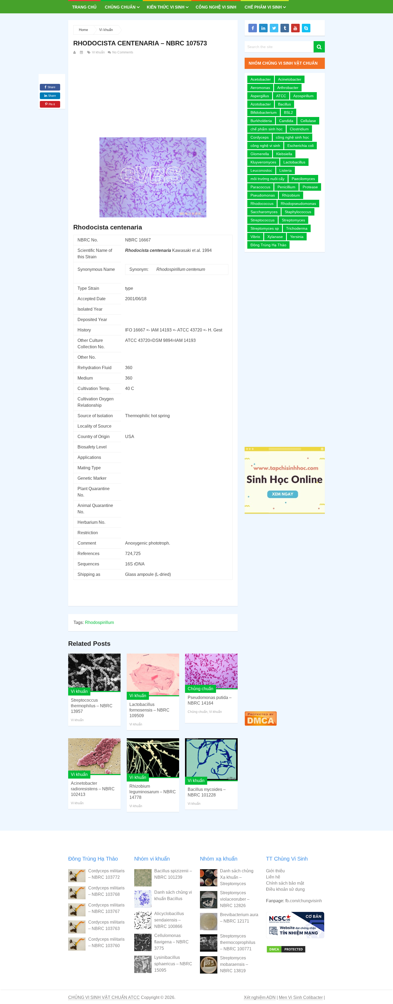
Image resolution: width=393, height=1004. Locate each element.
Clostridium (299, 129)
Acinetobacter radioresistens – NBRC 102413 (93, 789)
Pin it (52, 104)
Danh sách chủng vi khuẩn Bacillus (173, 895)
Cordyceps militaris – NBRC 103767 (106, 908)
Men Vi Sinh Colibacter (301, 997)
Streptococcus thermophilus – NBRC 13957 (92, 706)
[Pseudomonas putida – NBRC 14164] (211, 672)
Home (83, 30)
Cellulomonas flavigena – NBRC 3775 (171, 942)
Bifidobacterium (264, 112)
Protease (310, 187)
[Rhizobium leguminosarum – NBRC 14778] (153, 758)
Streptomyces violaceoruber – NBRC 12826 (234, 899)
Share (51, 87)
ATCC (281, 96)
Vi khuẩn (106, 30)
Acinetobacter (289, 79)
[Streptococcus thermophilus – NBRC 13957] (94, 673)
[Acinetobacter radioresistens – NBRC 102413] (94, 756)
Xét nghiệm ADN (260, 997)
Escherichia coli (300, 145)
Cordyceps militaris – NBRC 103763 (106, 925)
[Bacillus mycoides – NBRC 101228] (211, 759)
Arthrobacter (287, 87)
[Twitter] (274, 28)
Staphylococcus (298, 212)
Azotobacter (261, 104)
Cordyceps (260, 137)
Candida (286, 121)
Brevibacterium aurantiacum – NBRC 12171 (239, 917)
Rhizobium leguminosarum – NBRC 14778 (152, 792)
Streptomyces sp (265, 228)
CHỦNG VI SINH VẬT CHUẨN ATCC (104, 997)
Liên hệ (273, 877)
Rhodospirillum (99, 622)
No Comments (122, 52)
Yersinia (296, 237)
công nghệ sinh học (292, 137)
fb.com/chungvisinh (303, 900)
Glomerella (260, 154)
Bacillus (284, 104)
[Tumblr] (284, 28)
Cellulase (308, 121)
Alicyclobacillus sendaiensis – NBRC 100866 (169, 920)
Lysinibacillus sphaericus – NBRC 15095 (173, 963)
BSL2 (288, 112)
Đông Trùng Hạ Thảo (268, 245)
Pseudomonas (263, 195)
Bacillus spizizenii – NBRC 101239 (173, 874)
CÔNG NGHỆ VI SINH (216, 7)
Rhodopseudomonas (298, 203)
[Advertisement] (153, 95)
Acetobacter (261, 79)
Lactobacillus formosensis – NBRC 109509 (149, 710)
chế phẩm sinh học (267, 129)
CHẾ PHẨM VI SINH (263, 7)
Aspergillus (260, 96)
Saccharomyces (264, 212)
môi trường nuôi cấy (267, 179)
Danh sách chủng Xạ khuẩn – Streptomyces (236, 877)
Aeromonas (260, 87)
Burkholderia (261, 121)
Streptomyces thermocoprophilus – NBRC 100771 (237, 942)
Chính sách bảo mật (285, 883)
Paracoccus (260, 187)
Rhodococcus (262, 203)
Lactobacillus (294, 162)
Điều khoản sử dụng (285, 889)
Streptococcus (263, 220)
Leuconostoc (261, 170)
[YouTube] (295, 28)
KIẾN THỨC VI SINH (165, 7)
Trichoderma (296, 228)
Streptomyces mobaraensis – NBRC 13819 (234, 964)
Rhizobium (291, 195)
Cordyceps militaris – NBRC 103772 (106, 874)
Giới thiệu (275, 871)
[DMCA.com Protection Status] (261, 727)
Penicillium (286, 187)
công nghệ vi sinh (265, 145)
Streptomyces (293, 220)
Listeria (285, 170)
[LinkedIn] (263, 28)
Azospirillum (303, 96)
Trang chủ (84, 7)
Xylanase (275, 237)
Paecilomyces (303, 179)
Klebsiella (284, 154)
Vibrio (255, 237)
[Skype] (306, 28)
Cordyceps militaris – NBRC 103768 (106, 891)
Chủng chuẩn (120, 7)
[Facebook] (252, 28)
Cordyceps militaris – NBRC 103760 (106, 942)
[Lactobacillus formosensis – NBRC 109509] (153, 675)
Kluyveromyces (263, 162)
